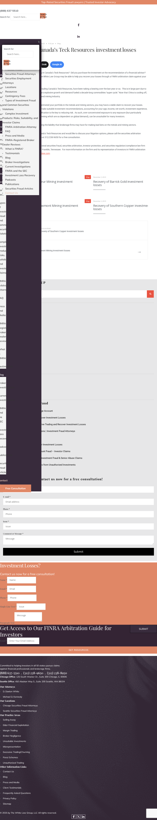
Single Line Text (8, 606)
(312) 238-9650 (33, 672)
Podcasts (10, 179)
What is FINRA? (14, 148)
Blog (7, 157)
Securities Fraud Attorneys (20, 73)
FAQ (7, 131)
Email (3, 588)
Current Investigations (18, 166)
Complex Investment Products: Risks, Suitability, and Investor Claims (20, 118)
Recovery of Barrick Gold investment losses (118, 183)
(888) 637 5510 (9, 10)
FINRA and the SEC (16, 170)
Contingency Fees (15, 95)
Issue (6, 521)
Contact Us (11, 192)
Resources (11, 91)
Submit (78, 551)
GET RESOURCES (78, 650)
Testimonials (12, 153)
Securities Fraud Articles (19, 188)
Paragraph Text (7, 622)
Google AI (57, 64)
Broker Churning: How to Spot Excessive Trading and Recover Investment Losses (44, 424)
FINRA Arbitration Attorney (20, 126)
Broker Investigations (17, 162)
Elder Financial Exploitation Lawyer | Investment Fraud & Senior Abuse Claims (42, 458)
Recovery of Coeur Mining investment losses (47, 183)
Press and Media (14, 135)
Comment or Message (13, 533)
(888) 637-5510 (9, 672)
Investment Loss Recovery (20, 175)
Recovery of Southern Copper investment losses (121, 207)
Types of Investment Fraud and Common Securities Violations (19, 105)
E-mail (6, 496)
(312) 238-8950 (57, 672)
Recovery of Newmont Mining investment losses (49, 207)
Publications (12, 184)
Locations (10, 87)
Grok (44, 64)
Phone (6, 509)
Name (3, 579)
